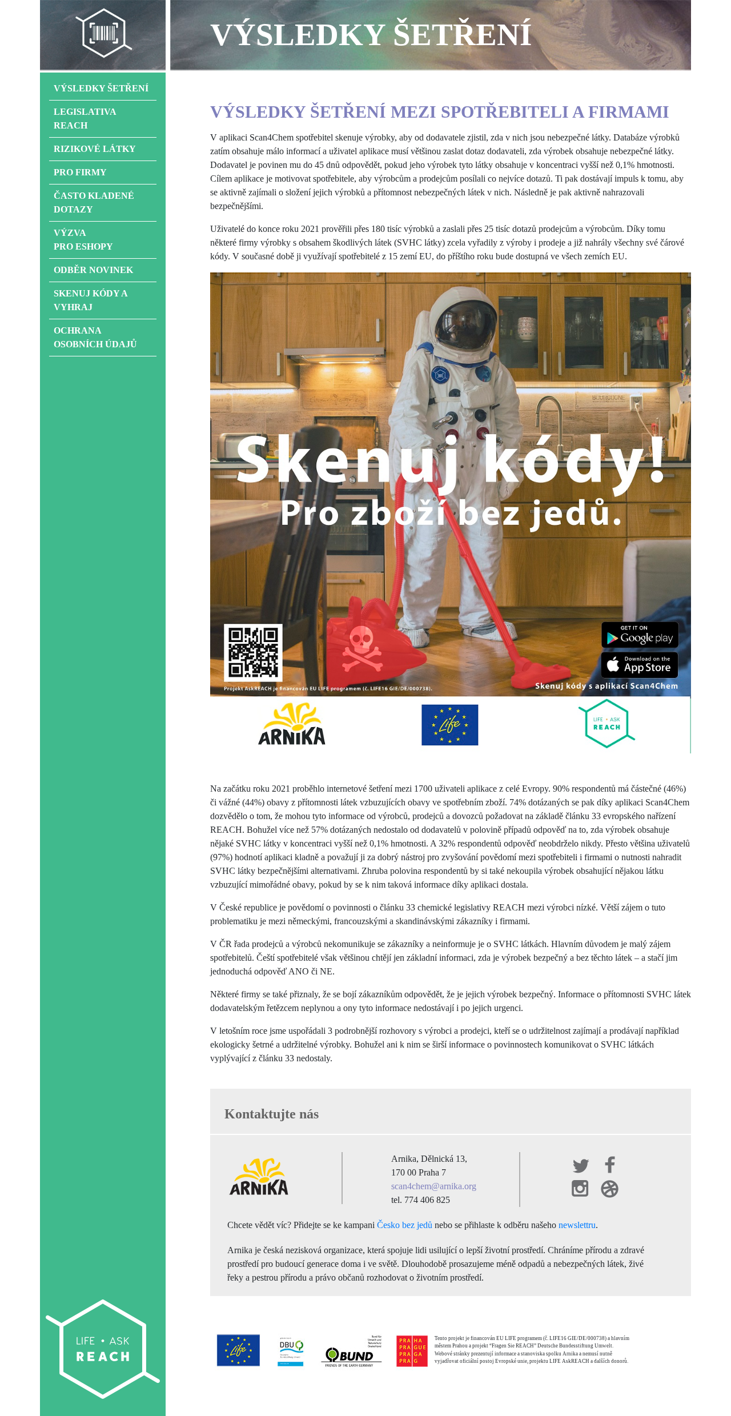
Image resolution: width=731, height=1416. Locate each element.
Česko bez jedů (404, 1225)
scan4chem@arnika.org (433, 1186)
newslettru (577, 1225)
